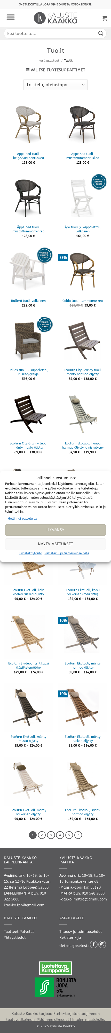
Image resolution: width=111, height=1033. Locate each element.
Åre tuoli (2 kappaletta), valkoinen (83, 229)
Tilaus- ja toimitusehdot (80, 932)
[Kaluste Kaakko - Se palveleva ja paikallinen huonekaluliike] (55, 18)
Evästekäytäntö (30, 553)
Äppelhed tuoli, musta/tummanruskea (82, 156)
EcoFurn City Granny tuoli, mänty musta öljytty (28, 445)
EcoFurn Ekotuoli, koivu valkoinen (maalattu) (83, 592)
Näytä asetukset (55, 544)
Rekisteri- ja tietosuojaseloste (67, 553)
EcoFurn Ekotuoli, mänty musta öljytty (28, 739)
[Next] (78, 835)
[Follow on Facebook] (94, 944)
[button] (104, 18)
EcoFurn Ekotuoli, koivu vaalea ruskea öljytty (28, 592)
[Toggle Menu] (10, 18)
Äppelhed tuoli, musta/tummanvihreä (28, 229)
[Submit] (101, 33)
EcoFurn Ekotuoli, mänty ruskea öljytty (82, 739)
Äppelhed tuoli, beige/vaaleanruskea (28, 156)
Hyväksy (55, 530)
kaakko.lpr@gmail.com (24, 905)
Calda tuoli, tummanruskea (82, 301)
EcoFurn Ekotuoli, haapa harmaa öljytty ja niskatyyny (83, 445)
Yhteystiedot (15, 937)
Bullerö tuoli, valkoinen (28, 301)
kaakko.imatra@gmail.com (83, 899)
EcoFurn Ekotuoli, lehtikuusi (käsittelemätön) (28, 665)
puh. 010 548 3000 (89, 893)
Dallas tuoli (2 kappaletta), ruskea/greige (29, 372)
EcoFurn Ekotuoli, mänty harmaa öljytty (82, 665)
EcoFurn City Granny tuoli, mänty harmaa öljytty (83, 372)
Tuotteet (11, 932)
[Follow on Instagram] (102, 944)
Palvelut (27, 932)
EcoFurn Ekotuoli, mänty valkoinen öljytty (28, 812)
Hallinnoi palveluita (22, 518)
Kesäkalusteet (48, 61)
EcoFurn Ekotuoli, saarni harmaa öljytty (82, 812)
